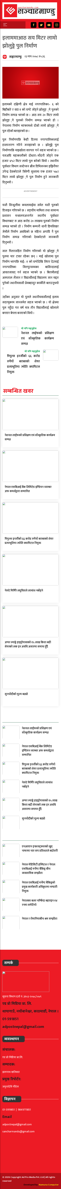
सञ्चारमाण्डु (15, 56)
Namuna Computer (49, 1185)
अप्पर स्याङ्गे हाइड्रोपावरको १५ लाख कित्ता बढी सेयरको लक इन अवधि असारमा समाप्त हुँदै (28, 644)
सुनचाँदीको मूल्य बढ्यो (16, 694)
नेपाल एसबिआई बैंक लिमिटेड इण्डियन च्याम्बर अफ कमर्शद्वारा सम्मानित (28, 489)
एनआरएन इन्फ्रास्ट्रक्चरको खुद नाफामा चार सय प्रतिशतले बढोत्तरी (40, 848)
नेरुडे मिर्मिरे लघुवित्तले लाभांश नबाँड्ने (24, 590)
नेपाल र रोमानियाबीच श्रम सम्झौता (39, 918)
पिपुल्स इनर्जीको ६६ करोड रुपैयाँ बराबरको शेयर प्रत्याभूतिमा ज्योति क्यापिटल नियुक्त (29, 541)
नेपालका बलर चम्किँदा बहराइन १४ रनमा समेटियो (39, 902)
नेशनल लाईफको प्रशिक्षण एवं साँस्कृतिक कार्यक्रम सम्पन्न (30, 437)
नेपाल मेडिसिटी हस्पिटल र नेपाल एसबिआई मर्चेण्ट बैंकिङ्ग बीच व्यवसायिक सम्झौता (38, 868)
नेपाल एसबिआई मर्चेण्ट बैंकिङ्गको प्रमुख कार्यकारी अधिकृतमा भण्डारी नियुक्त (39, 887)
